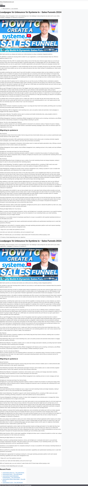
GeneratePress (27, 485)
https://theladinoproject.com (7, 1)
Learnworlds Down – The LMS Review (12, 474)
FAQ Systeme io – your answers (10, 8)
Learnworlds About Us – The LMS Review (13, 472)
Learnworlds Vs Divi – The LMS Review (13, 482)
